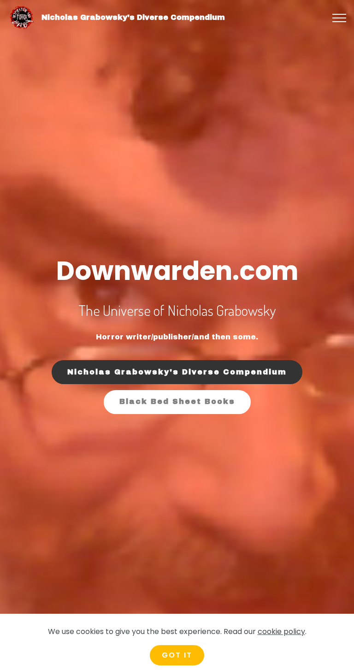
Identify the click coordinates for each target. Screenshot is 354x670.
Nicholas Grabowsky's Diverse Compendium (133, 17)
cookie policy (281, 631)
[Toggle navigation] (339, 18)
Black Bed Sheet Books (177, 401)
